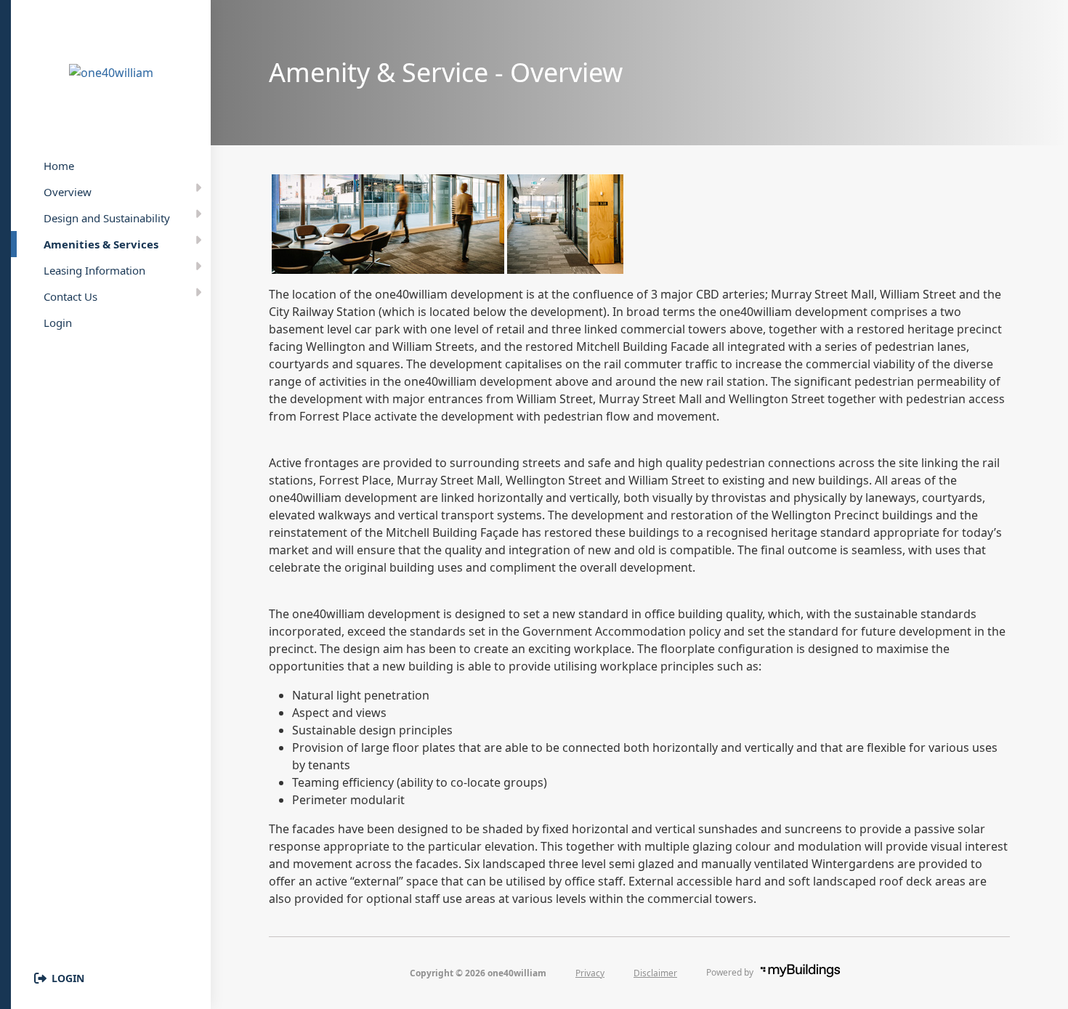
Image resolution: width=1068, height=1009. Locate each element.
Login (68, 978)
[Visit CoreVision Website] (812, 972)
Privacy (589, 973)
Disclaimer (655, 973)
